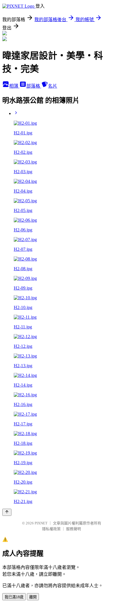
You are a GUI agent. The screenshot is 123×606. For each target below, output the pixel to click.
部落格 (33, 86)
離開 (33, 597)
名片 (52, 86)
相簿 (14, 86)
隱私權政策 (51, 529)
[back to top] (6, 512)
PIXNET (41, 523)
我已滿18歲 (14, 597)
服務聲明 (73, 529)
